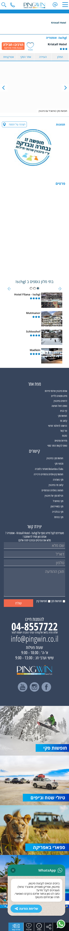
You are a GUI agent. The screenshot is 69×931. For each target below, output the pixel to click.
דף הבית (63, 411)
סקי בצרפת (58, 517)
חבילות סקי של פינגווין (54, 495)
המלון (60, 57)
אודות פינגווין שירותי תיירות (56, 391)
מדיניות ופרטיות (61, 440)
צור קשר (63, 430)
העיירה (43, 57)
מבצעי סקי (59, 463)
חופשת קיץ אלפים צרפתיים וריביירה (48, 474)
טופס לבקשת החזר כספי (57, 445)
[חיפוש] (4, 5)
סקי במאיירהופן (57, 506)
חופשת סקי (62, 416)
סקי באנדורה (58, 479)
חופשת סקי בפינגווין (55, 458)
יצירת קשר (16, 929)
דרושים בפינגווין (60, 401)
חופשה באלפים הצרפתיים (52, 490)
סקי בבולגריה (57, 511)
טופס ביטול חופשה (59, 406)
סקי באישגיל (58, 501)
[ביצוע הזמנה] (13, 46)
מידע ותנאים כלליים (59, 396)
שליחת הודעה (28, 909)
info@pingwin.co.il (34, 638)
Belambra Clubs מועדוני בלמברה (49, 469)
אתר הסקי (25, 57)
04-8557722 (34, 626)
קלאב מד (63, 421)
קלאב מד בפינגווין (56, 485)
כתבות (64, 435)
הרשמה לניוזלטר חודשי (57, 425)
